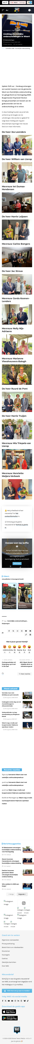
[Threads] (21, 1001)
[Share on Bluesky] (26, 631)
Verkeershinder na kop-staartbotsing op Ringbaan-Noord (11, 714)
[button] (3, 10)
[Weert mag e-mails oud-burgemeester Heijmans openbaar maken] (27, 725)
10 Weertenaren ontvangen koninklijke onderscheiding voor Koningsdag (11, 850)
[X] (5, 1001)
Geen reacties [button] (25, 674)
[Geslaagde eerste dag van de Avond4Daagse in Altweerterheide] (27, 704)
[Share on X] (13, 631)
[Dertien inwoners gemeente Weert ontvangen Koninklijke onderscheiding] (27, 872)
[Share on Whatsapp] (17, 631)
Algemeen (27, 888)
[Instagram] (15, 1001)
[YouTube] (9, 1001)
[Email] (30, 631)
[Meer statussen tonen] (30, 2)
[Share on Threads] (22, 631)
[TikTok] (28, 1001)
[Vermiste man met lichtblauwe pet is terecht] (27, 695)
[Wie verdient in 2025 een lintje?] (27, 886)
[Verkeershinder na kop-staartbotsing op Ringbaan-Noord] (27, 715)
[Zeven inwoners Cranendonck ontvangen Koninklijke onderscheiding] (27, 861)
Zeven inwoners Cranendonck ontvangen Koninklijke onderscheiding (11, 861)
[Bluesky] (24, 1001)
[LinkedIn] (18, 1001)
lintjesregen (6, 623)
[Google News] (12, 1001)
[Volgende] (30, 596)
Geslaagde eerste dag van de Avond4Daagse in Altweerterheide (11, 704)
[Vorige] (4, 596)
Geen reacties (8, 44)
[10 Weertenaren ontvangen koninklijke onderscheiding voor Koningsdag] (27, 849)
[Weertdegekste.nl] (17, 10)
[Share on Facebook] (9, 631)
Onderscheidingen (9, 40)
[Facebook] (2, 1001)
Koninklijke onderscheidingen (17, 621)
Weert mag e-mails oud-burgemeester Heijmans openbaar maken (10, 725)
